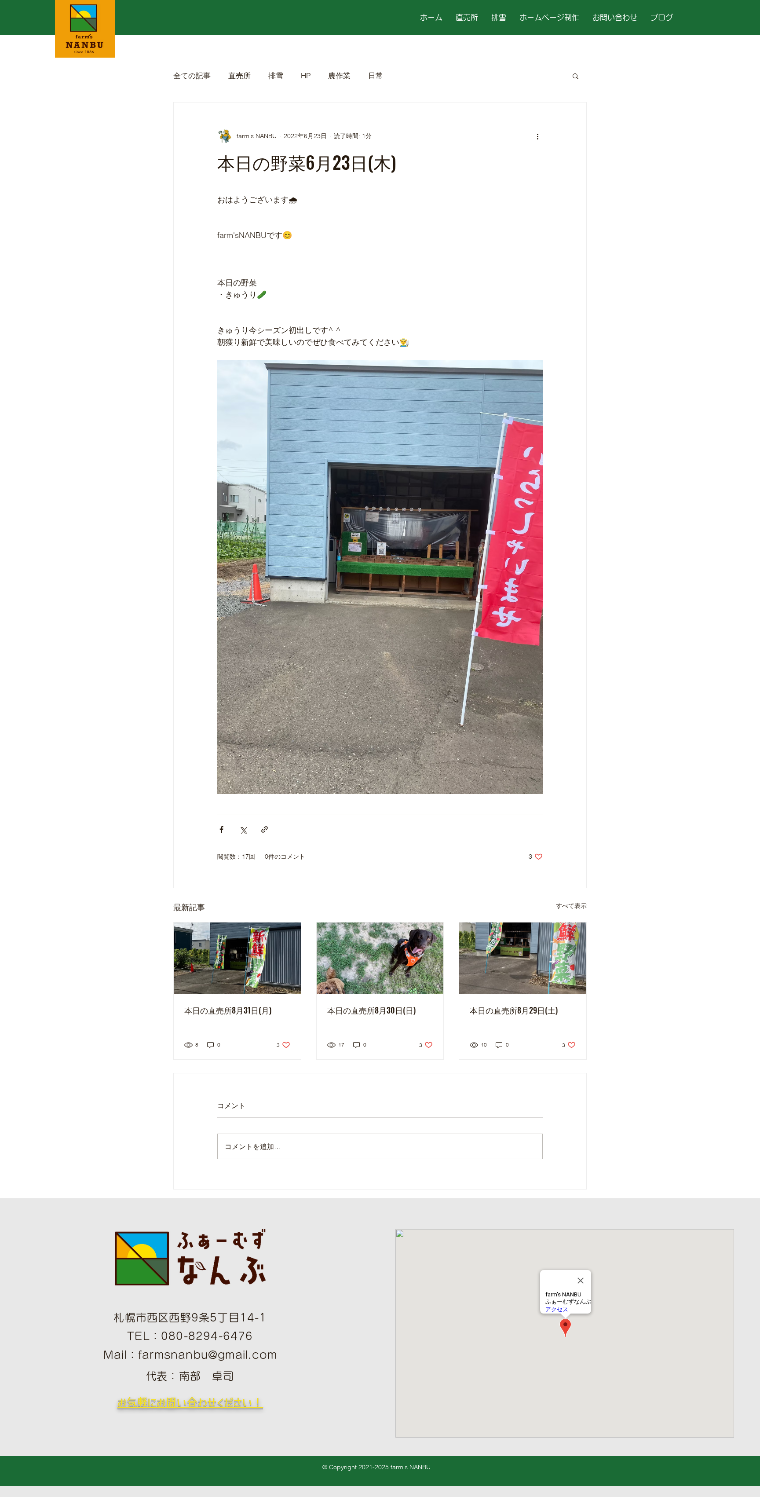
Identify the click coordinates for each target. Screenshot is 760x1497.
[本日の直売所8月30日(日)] (380, 958)
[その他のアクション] (537, 136)
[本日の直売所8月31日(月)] (237, 958)
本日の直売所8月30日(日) (371, 1010)
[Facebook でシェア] (221, 829)
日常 (375, 75)
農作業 (339, 75)
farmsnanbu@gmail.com (207, 1355)
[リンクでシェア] (264, 829)
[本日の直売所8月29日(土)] (522, 958)
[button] (575, 75)
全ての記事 (192, 75)
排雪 (275, 75)
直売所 (239, 75)
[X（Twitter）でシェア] (243, 829)
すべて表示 (571, 906)
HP (306, 75)
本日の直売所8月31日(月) (227, 1010)
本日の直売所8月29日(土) (514, 1010)
